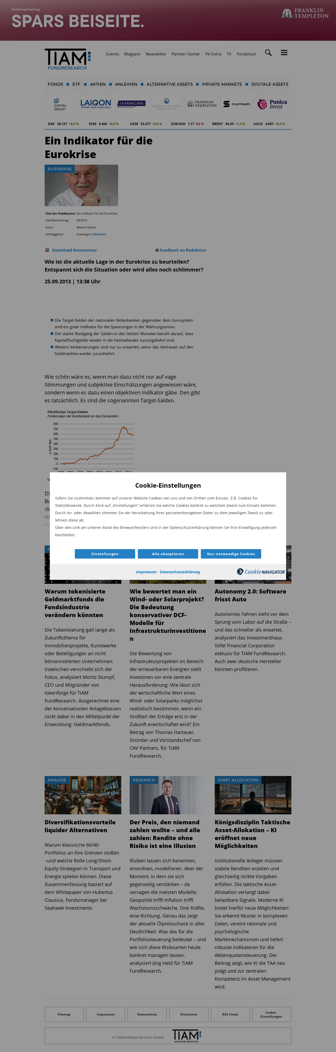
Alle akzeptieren (168, 553)
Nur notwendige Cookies (231, 553)
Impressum (146, 571)
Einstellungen (105, 553)
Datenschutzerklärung (180, 571)
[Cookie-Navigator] (261, 573)
